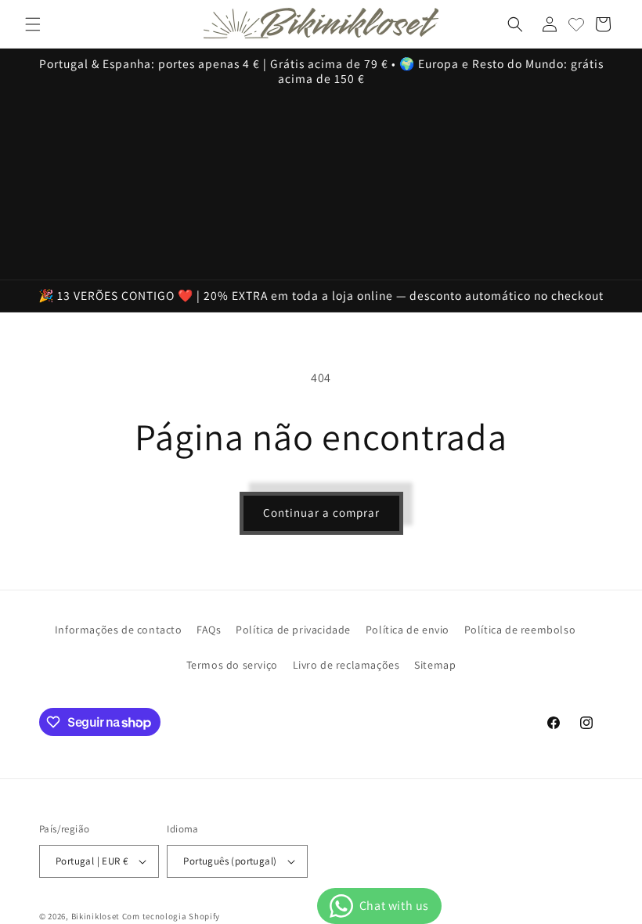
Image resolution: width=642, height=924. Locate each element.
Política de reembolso (520, 630)
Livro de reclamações (346, 665)
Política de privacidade (293, 630)
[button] (33, 24)
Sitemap (435, 665)
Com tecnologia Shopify (171, 916)
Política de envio (407, 630)
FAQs (209, 630)
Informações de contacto (118, 630)
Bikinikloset (95, 916)
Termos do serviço (232, 665)
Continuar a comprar (321, 512)
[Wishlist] (576, 24)
